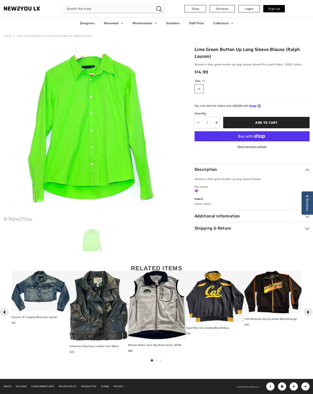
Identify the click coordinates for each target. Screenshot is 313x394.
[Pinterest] (294, 386)
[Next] (308, 312)
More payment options (252, 146)
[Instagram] (282, 386)
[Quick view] (65, 306)
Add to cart (266, 122)
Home (7, 36)
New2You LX (252, 387)
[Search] (114, 9)
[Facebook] (270, 386)
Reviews (222, 8)
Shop (195, 8)
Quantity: (201, 113)
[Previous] (4, 312)
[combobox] (109, 9)
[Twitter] (305, 386)
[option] (92, 134)
